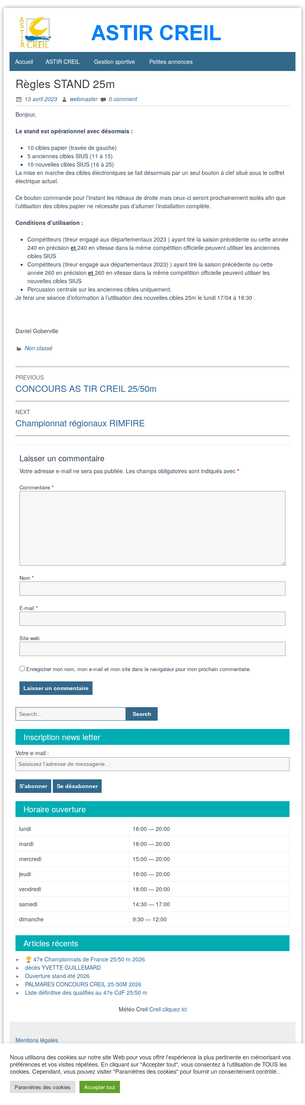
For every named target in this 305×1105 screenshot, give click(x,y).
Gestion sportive (114, 61)
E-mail (28, 608)
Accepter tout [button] (99, 1087)
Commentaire (36, 487)
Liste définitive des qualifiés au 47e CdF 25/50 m (86, 992)
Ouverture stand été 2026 (57, 976)
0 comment (123, 99)
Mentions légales (36, 1040)
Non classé (38, 348)
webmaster (84, 99)
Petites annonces (171, 61)
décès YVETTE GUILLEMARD (63, 967)
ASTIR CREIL (63, 61)
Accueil (24, 61)
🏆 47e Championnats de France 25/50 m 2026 (85, 959)
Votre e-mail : (32, 753)
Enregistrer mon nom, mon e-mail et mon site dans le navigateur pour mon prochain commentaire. (138, 669)
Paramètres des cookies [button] (43, 1087)
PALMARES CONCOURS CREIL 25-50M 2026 (83, 984)
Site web (29, 638)
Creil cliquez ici (168, 1009)
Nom (26, 577)
